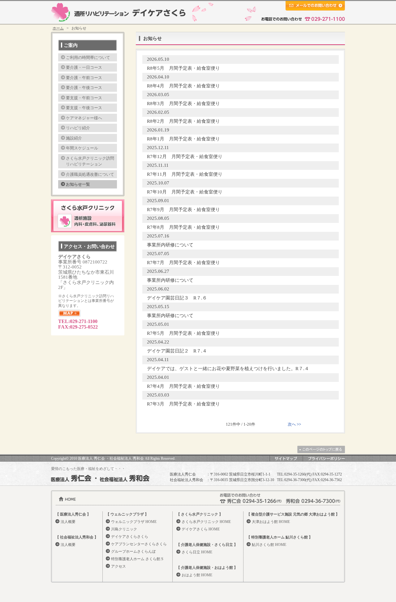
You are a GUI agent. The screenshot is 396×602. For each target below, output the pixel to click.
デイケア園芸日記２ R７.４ (177, 350)
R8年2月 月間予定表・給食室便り (183, 121)
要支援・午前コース (84, 97)
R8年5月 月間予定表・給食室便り (183, 68)
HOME (67, 498)
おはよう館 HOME (197, 575)
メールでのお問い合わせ (315, 6)
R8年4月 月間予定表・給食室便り (183, 85)
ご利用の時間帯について (88, 57)
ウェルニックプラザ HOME (134, 522)
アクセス (118, 566)
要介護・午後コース (84, 87)
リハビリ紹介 (78, 128)
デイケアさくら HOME (201, 529)
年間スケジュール (82, 148)
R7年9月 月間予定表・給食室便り (183, 209)
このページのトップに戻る (321, 449)
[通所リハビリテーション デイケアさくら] (118, 12)
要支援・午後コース (84, 107)
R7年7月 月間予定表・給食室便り (183, 262)
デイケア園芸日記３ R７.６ (177, 297)
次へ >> (294, 424)
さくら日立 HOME (197, 552)
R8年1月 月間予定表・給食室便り (183, 138)
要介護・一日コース (84, 67)
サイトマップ (285, 458)
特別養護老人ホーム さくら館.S (137, 559)
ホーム (58, 28)
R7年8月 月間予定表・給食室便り (183, 227)
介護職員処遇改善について (90, 174)
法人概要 (68, 522)
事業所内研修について (170, 244)
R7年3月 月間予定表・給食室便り (183, 403)
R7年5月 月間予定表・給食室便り (183, 333)
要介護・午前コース (84, 77)
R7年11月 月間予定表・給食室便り (184, 174)
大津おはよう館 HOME (271, 522)
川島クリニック (124, 529)
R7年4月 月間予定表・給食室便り (183, 386)
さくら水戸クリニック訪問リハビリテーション (90, 161)
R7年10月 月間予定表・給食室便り (184, 191)
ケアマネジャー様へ (84, 118)
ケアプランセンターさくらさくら (139, 544)
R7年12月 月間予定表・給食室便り (184, 156)
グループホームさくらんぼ (133, 551)
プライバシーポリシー (323, 458)
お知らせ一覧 (78, 184)
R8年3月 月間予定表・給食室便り (183, 103)
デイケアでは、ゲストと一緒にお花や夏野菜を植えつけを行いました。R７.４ (228, 368)
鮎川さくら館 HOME (269, 544)
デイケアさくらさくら (129, 536)
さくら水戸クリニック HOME (206, 522)
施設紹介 (74, 138)
